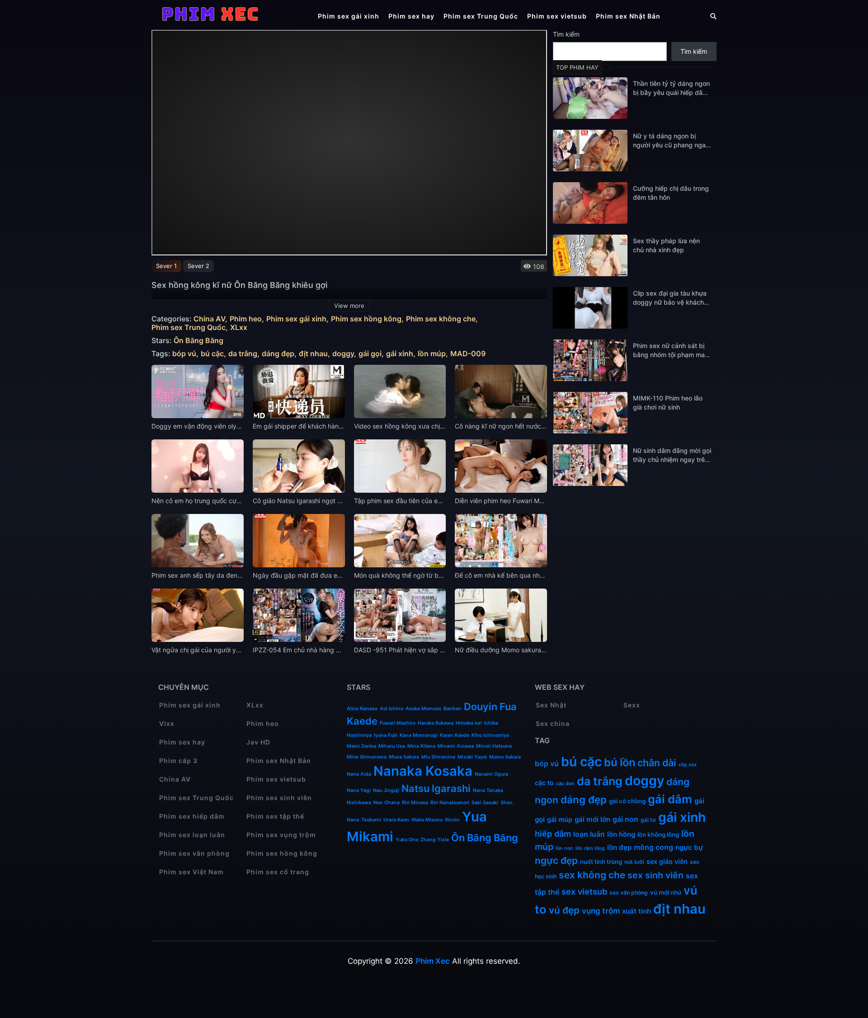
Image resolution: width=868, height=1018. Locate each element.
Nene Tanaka (488, 790)
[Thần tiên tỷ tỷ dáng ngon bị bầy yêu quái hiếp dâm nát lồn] (590, 98)
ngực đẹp (556, 860)
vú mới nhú (665, 892)
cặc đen (565, 784)
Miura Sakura (404, 757)
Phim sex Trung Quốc (480, 16)
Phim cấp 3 (178, 760)
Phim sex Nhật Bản (628, 16)
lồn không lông (658, 834)
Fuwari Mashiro (397, 723)
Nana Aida (359, 774)
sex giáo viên (667, 861)
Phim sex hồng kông (366, 319)
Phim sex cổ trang (277, 872)
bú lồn (619, 762)
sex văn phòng (628, 892)
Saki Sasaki (485, 803)
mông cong (653, 847)
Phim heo (246, 319)
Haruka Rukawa (435, 723)
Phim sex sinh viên (279, 797)
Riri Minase (415, 803)
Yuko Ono (407, 840)
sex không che (592, 875)
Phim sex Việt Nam (191, 872)
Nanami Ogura (491, 774)
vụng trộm (601, 910)
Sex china (553, 723)
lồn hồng (621, 834)
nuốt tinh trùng (601, 861)
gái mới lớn (592, 819)
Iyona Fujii (385, 735)
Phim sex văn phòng (194, 853)
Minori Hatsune (494, 746)
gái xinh (399, 353)
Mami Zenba (361, 746)
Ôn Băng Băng (198, 340)
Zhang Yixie (434, 840)
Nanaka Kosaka (422, 771)
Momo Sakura (505, 757)
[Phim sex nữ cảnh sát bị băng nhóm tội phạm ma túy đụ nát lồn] (590, 360)
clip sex (688, 765)
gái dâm (670, 799)
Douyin (480, 706)
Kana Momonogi (419, 735)
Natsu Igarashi (436, 788)
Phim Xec (432, 961)
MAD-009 (468, 353)
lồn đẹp (619, 847)
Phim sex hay (411, 16)
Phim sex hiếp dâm (192, 816)
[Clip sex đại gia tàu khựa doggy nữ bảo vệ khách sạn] (590, 308)
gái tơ (648, 819)
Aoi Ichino (391, 709)
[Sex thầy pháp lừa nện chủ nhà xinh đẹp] (590, 255)
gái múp (559, 819)
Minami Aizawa (456, 746)
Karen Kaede (454, 735)
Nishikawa (359, 803)
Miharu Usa (391, 746)
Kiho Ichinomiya (490, 735)
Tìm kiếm (566, 34)
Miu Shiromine (438, 757)
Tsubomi (371, 820)
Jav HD (258, 742)
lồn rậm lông (590, 848)
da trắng (242, 353)
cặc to (544, 783)
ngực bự (689, 847)
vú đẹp (564, 910)
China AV (209, 319)
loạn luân (589, 834)
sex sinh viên (655, 875)
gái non (625, 819)
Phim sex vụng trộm (281, 835)
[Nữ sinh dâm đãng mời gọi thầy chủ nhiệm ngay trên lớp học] (590, 465)
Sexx (631, 705)
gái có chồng (627, 801)
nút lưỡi (634, 861)
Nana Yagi (359, 790)
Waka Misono (427, 820)
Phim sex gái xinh (348, 16)
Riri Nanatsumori (449, 803)
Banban (452, 709)
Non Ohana (386, 803)
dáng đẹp (278, 353)
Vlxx (167, 723)
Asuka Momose (423, 709)
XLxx (238, 327)
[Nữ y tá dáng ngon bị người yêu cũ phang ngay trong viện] (590, 150)
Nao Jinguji (386, 790)
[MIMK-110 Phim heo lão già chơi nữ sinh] (590, 413)
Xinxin (452, 820)
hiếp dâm (553, 834)
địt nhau (313, 353)
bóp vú (184, 353)
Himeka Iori (469, 723)
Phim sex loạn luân (192, 835)
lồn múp (432, 353)
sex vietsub (584, 891)
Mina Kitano (421, 746)
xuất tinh (636, 911)
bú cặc (212, 353)
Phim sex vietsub (557, 16)
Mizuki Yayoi (472, 757)
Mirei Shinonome (367, 757)
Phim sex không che (441, 319)
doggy (343, 353)
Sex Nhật (551, 705)
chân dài (656, 762)
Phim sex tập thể (275, 816)
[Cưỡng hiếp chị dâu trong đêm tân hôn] (590, 203)
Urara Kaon (396, 820)
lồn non (564, 848)
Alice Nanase (362, 709)
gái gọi (370, 353)
